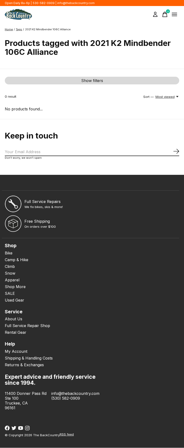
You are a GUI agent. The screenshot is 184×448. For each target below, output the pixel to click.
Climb (10, 266)
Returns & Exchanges (24, 364)
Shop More (15, 286)
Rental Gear (15, 332)
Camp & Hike (16, 259)
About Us (13, 318)
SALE (10, 293)
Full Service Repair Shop (27, 325)
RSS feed (67, 434)
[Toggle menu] (174, 14)
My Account (16, 351)
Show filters (92, 80)
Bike (8, 253)
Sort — (148, 97)
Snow (10, 273)
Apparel (12, 280)
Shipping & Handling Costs (29, 358)
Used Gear (14, 300)
